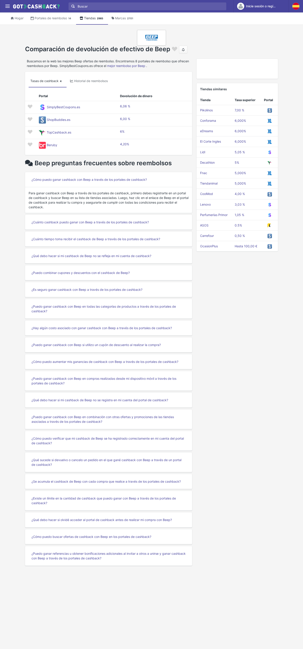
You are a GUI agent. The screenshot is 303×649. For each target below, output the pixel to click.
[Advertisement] (237, 69)
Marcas (124, 18)
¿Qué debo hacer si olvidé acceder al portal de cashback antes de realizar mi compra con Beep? (101, 520)
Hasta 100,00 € (246, 246)
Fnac (203, 173)
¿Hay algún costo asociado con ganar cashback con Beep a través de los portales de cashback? (101, 328)
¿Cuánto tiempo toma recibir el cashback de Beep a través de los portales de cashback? (95, 239)
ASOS (204, 225)
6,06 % (125, 106)
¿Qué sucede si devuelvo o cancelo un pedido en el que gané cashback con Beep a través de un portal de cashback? (106, 462)
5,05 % (240, 152)
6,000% (240, 120)
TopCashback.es (59, 132)
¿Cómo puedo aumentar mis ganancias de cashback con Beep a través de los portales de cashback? (104, 362)
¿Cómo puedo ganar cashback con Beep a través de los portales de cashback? (89, 179)
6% (122, 131)
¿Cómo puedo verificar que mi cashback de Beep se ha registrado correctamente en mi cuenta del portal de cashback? (107, 441)
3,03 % (240, 204)
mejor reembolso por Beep (126, 66)
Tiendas (93, 18)
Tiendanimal (209, 183)
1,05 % (239, 215)
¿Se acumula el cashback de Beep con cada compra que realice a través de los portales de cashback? (106, 481)
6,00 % (125, 119)
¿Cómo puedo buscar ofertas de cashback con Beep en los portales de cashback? (91, 537)
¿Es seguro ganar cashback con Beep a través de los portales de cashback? (86, 289)
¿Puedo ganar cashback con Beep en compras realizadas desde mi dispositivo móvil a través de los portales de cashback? (103, 381)
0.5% (238, 225)
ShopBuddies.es (58, 120)
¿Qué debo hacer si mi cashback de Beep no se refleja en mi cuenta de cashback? (91, 256)
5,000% (240, 173)
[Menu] (7, 6)
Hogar (19, 18)
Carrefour (207, 236)
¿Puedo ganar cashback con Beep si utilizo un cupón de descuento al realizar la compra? (96, 345)
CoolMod (206, 194)
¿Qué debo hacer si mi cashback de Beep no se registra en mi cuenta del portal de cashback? (99, 400)
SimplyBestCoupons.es (63, 107)
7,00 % (239, 110)
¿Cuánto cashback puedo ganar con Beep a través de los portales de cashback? (90, 222)
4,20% (124, 144)
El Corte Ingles (210, 141)
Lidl (202, 152)
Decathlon (207, 162)
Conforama (208, 120)
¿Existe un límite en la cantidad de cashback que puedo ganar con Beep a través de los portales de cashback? (103, 500)
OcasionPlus (209, 246)
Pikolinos (206, 110)
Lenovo (205, 204)
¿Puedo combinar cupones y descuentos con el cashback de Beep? (80, 273)
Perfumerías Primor (214, 215)
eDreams (206, 131)
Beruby (52, 145)
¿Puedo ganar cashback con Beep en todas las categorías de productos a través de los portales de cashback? (103, 309)
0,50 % (240, 236)
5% (237, 162)
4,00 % (240, 194)
